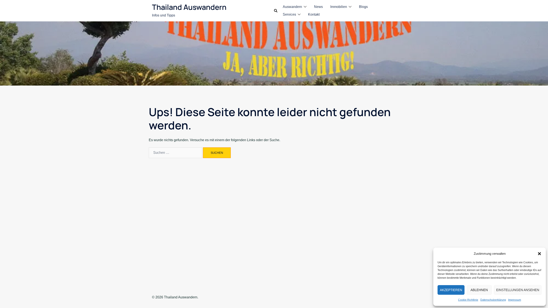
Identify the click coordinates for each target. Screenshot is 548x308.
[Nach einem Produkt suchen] (275, 10)
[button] (539, 254)
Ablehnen (479, 290)
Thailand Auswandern (189, 7)
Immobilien (338, 7)
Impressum (514, 299)
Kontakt (314, 14)
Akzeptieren (451, 290)
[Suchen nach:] (175, 152)
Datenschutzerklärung (493, 299)
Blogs (363, 7)
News (318, 7)
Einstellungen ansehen (517, 290)
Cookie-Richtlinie (468, 299)
